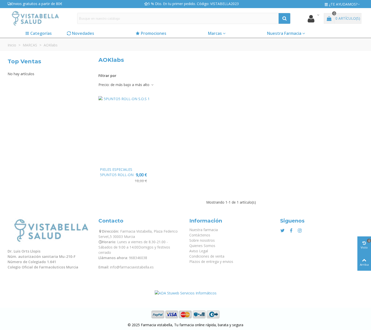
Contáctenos (199, 235)
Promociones (153, 33)
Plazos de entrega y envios (211, 261)
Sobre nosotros (202, 240)
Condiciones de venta (206, 256)
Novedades (83, 33)
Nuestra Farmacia (284, 33)
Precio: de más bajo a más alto (124, 84)
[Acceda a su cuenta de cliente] (313, 18)
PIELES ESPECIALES (116, 169)
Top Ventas (24, 61)
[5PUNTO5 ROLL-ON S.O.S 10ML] (123, 130)
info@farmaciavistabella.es (132, 267)
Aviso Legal (198, 251)
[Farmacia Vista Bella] (35, 18)
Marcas (215, 33)
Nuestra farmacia (203, 229)
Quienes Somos (202, 245)
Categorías (41, 33)
